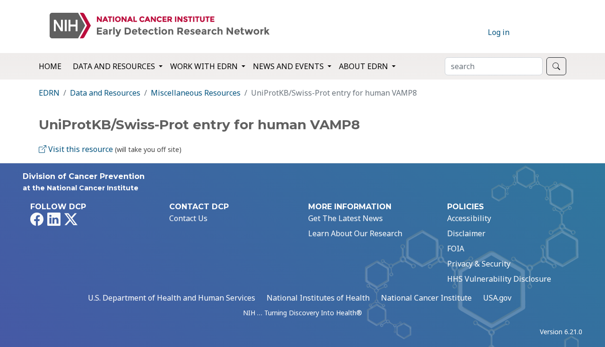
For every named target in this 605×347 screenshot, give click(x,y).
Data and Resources (105, 93)
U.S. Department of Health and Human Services (171, 298)
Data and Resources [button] (115, 66)
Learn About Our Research (355, 233)
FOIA (455, 248)
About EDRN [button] (364, 66)
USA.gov (497, 298)
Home (50, 66)
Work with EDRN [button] (205, 66)
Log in (499, 32)
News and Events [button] (289, 66)
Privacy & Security (478, 263)
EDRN (49, 93)
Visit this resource (79, 149)
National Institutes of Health (318, 298)
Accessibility (469, 218)
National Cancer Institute (426, 298)
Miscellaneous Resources (196, 93)
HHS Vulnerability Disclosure (499, 279)
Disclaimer (466, 233)
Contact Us (188, 218)
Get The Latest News (345, 218)
